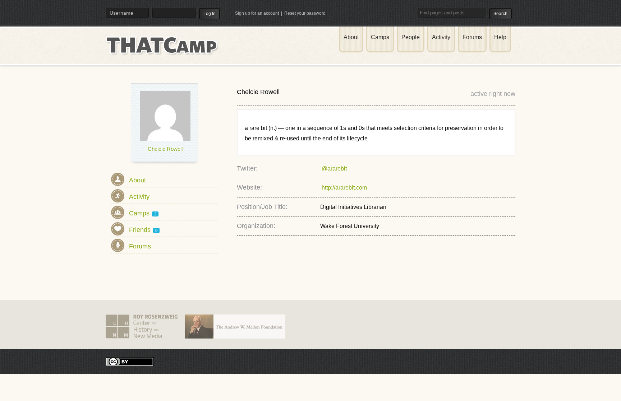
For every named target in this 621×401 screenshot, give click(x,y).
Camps (380, 37)
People (410, 37)
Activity (441, 37)
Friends (143, 229)
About (351, 37)
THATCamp (163, 49)
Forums (472, 37)
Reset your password (305, 13)
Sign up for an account (257, 13)
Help (500, 37)
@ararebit (333, 168)
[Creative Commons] (130, 361)
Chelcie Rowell (165, 149)
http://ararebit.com (343, 188)
